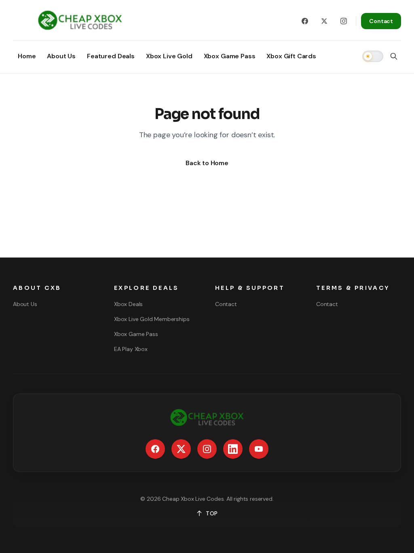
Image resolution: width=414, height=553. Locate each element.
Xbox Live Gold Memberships (151, 319)
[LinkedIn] (233, 449)
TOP (212, 513)
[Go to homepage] (80, 21)
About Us (25, 304)
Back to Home (207, 163)
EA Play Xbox (131, 349)
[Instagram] (343, 21)
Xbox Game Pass (136, 334)
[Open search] (394, 56)
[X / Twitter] (324, 21)
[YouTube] (258, 449)
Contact (381, 21)
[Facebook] (305, 21)
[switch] (372, 56)
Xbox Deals (128, 304)
